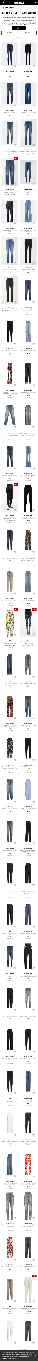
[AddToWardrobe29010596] (15, 1259)
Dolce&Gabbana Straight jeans (10, 112)
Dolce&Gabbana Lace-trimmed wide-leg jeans (28, 231)
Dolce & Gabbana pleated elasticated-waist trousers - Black (10, 518)
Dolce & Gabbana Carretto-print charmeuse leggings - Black (10, 726)
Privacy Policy (11, 1358)
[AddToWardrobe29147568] (33, 1010)
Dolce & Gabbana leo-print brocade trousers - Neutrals (28, 559)
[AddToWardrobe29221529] (15, 677)
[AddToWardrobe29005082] (33, 1259)
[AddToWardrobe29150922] (15, 968)
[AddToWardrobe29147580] (33, 968)
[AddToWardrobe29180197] (33, 145)
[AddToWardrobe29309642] (15, 468)
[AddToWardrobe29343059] (33, 385)
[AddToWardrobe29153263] (33, 843)
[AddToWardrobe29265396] (33, 552)
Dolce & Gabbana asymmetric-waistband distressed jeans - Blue (28, 602)
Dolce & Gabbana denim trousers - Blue (28, 351)
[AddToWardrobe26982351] (15, 302)
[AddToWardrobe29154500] (15, 801)
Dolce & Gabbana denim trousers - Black (28, 767)
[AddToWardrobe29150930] (15, 926)
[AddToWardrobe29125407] (33, 1093)
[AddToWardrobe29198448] (33, 105)
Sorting (28, 33)
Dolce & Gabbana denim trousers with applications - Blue (28, 434)
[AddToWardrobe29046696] (33, 1176)
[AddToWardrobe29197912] (15, 145)
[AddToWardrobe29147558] (15, 1051)
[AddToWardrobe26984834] (15, 262)
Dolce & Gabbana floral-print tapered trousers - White (10, 642)
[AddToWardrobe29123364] (15, 1135)
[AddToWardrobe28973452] (33, 1343)
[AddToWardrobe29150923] (33, 926)
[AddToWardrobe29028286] (15, 1218)
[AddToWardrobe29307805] (33, 468)
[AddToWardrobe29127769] (33, 1051)
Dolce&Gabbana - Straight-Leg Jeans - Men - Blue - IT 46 (28, 152)
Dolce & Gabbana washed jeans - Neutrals (28, 1309)
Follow (19, 28)
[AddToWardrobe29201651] (33, 677)
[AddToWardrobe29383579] (15, 385)
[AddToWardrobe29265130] (15, 593)
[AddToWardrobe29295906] (15, 510)
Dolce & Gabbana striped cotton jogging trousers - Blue (28, 809)
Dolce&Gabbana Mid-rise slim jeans (28, 191)
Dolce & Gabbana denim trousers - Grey (28, 1267)
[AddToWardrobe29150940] (33, 885)
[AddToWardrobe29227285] (15, 635)
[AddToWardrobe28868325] (15, 223)
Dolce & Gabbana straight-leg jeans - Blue (28, 726)
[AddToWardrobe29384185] (33, 343)
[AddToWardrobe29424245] (15, 66)
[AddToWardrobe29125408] (15, 1093)
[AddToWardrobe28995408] (33, 1301)
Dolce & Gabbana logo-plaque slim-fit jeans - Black (9, 351)
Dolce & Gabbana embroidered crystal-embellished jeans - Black (28, 975)
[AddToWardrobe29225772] (33, 635)
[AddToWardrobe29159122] (15, 760)
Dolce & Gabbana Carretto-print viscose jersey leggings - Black (10, 392)
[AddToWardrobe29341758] (15, 427)
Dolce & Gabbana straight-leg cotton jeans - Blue (9, 1225)
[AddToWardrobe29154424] (15, 843)
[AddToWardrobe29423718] (33, 66)
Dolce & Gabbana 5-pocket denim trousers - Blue (28, 309)
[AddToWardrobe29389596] (15, 343)
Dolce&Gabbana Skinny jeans (9, 73)
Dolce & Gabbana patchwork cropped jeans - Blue (28, 642)
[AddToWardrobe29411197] (33, 302)
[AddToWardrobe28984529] (15, 1343)
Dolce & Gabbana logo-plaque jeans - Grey (9, 601)
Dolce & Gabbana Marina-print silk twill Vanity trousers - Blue (10, 767)
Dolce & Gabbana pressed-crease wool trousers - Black (28, 517)
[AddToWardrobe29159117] (33, 760)
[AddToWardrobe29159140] (33, 718)
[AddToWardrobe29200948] (15, 718)
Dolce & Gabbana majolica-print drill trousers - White (10, 1267)
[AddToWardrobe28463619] (33, 223)
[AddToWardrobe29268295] (15, 552)
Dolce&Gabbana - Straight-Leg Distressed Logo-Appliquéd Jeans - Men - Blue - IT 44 (10, 192)
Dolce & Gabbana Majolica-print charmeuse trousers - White (28, 1184)
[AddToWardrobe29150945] (15, 885)
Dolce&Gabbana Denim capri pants (10, 231)
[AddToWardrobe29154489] (33, 801)
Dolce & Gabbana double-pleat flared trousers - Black (28, 850)
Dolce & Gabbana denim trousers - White (10, 1142)
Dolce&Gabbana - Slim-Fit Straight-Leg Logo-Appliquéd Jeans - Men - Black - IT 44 (28, 271)
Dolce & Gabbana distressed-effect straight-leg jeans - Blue (10, 434)
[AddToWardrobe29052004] (15, 184)
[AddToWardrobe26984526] (33, 262)
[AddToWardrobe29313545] (33, 427)
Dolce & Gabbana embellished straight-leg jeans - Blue (28, 1225)
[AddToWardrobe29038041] (33, 184)
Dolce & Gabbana (8, 7)
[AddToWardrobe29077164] (15, 1176)
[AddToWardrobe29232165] (33, 593)
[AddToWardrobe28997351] (15, 1301)
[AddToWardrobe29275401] (33, 510)
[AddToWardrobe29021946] (33, 1218)
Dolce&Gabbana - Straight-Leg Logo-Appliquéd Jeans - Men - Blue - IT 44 (10, 310)
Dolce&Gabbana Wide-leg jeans (28, 112)
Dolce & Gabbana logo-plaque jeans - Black (28, 1142)
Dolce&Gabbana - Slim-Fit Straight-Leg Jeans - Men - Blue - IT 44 (10, 271)
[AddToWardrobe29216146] (15, 105)
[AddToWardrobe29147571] (15, 1010)
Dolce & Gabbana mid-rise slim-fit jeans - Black (28, 1059)
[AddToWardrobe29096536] (33, 1135)
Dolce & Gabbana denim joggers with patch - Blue (28, 892)
